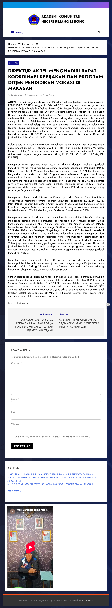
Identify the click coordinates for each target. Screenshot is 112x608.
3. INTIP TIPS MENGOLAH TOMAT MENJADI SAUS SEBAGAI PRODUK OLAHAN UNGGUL (50, 484)
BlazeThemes (87, 600)
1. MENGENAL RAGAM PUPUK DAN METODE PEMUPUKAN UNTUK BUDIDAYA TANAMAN (50, 474)
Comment (17, 363)
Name (15, 399)
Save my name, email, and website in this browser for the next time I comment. (52, 436)
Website (15, 424)
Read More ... (14, 490)
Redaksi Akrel (16, 95)
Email (15, 411)
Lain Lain (13, 63)
